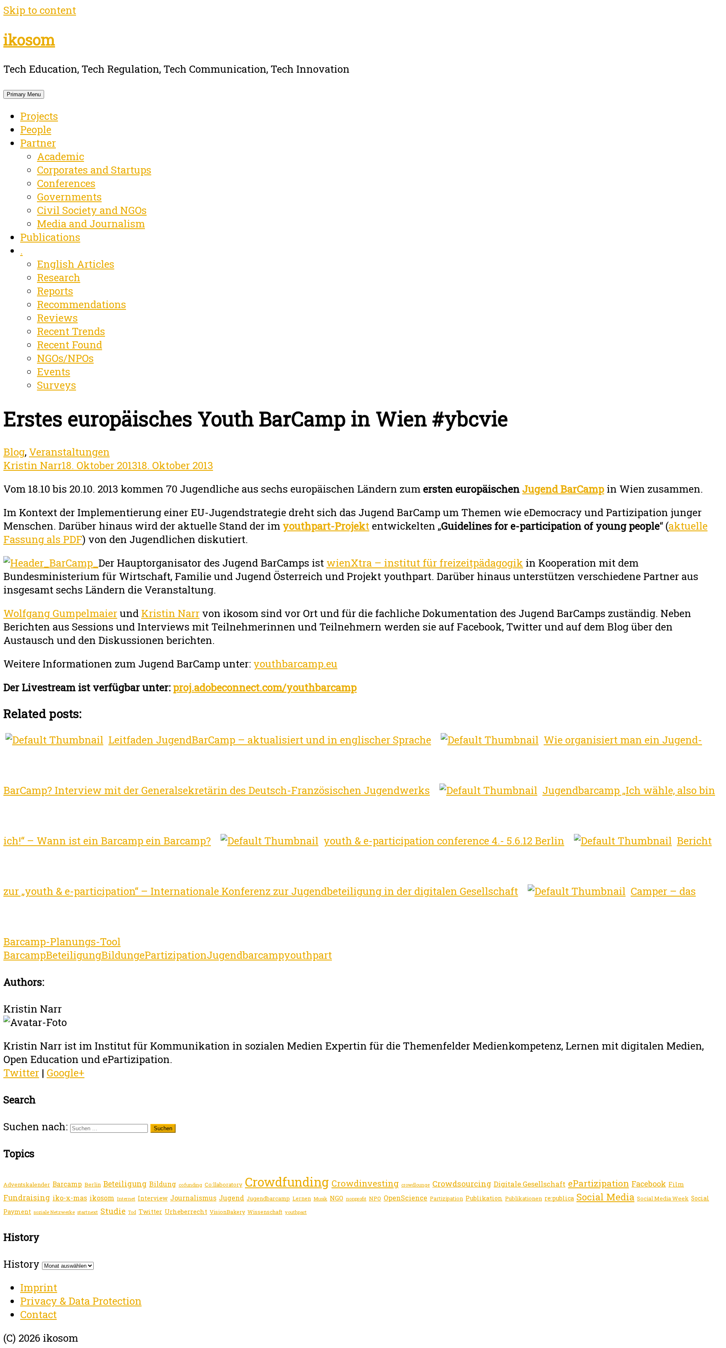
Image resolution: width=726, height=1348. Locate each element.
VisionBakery (227, 1211)
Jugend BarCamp (563, 489)
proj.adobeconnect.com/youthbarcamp (265, 687)
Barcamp (24, 955)
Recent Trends (71, 331)
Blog (14, 452)
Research (58, 277)
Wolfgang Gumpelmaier (60, 613)
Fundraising (26, 1197)
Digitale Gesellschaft (530, 1183)
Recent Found (69, 344)
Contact (38, 1314)
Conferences (66, 183)
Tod (132, 1212)
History (21, 1264)
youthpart (308, 955)
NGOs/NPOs (65, 358)
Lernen (301, 1198)
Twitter (21, 1072)
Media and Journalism (91, 223)
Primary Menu (24, 94)
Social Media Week (663, 1198)
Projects (39, 116)
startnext (87, 1212)
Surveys (56, 385)
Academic (60, 156)
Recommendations (81, 304)
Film (676, 1184)
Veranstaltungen (69, 452)
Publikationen (523, 1198)
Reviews (57, 317)
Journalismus (193, 1197)
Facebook (648, 1184)
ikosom (29, 39)
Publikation (484, 1198)
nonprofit (356, 1198)
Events (53, 371)
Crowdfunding (287, 1182)
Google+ (65, 1072)
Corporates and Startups (94, 170)
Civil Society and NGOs (92, 210)
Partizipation (446, 1198)
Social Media (605, 1197)
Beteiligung (73, 955)
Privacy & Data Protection (81, 1301)
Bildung (120, 955)
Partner (38, 143)
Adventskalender (26, 1184)
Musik (320, 1198)
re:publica (559, 1198)
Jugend (231, 1197)
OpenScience (405, 1197)
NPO (375, 1198)
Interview (153, 1198)
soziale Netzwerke (54, 1212)
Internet (126, 1198)
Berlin (92, 1184)
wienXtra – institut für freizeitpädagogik (424, 563)
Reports (55, 291)
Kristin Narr (32, 465)
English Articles (75, 264)
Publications (50, 237)
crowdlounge (415, 1185)
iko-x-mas (70, 1197)
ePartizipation (173, 955)
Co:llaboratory (223, 1184)
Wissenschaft (264, 1211)
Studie (113, 1211)
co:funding (190, 1185)
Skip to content (39, 10)
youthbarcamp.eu (295, 663)
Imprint (38, 1287)
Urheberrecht (186, 1212)
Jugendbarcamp (245, 955)
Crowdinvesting (365, 1183)
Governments (69, 196)
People (35, 129)
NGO (336, 1198)
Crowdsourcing (461, 1184)
